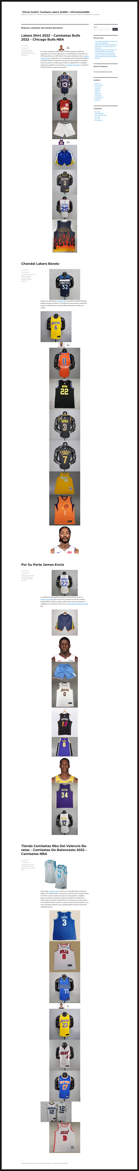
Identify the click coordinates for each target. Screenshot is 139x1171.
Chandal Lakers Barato (40, 264)
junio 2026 (97, 83)
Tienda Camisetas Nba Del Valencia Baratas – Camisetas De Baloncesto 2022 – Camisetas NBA (54, 850)
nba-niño (97, 117)
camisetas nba (61, 301)
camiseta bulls (71, 604)
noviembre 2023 (99, 97)
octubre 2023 (98, 98)
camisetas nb (24, 575)
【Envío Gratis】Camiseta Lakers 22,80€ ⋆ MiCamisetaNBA (55, 12)
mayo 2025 (98, 90)
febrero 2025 (98, 95)
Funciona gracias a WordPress (60, 1163)
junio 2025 (97, 88)
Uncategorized (25, 48)
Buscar (95, 27)
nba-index (97, 112)
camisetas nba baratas (73, 65)
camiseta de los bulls (47, 599)
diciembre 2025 (99, 85)
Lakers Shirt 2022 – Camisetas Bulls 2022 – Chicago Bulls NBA (50, 37)
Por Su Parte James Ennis (42, 565)
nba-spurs (97, 118)
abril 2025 (97, 92)
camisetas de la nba (26, 50)
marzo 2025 (98, 93)
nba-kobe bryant (99, 113)
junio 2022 (97, 100)
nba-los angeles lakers (101, 115)
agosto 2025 (98, 87)
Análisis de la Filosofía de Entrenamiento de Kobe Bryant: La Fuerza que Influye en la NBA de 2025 (106, 46)
